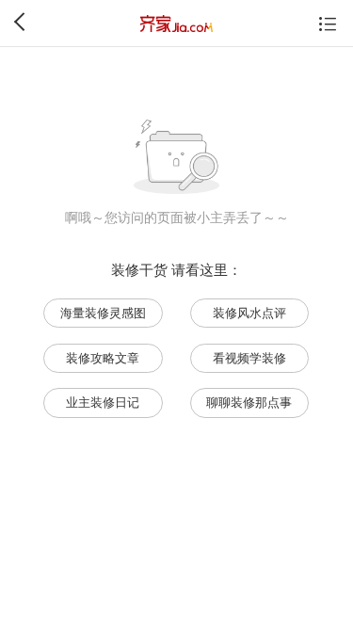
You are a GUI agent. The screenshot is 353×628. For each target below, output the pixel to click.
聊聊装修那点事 (249, 402)
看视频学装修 (249, 358)
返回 (23, 22)
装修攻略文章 (102, 358)
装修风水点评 (249, 313)
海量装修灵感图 (103, 313)
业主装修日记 (102, 402)
